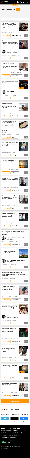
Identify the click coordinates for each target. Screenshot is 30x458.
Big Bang (14, 172)
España (13, 137)
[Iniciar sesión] (20, 1)
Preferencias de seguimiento (8, 437)
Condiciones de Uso (15, 428)
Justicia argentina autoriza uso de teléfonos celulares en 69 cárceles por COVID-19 (13, 274)
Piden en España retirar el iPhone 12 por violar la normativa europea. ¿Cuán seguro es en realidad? (9, 123)
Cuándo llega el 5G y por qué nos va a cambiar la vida (9, 366)
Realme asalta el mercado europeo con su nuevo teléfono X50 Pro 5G (9, 330)
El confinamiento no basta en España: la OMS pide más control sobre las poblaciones (10, 251)
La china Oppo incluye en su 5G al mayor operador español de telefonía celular (10, 288)
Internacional (15, 244)
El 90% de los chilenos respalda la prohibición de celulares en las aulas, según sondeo (9, 65)
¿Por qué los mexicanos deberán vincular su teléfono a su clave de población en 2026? (10, 25)
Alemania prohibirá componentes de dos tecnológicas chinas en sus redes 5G (9, 105)
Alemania (14, 115)
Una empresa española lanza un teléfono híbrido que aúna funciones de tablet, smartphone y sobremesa (9, 198)
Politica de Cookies (18, 433)
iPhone (13, 225)
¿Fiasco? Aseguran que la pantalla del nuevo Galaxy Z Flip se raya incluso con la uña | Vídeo (10, 349)
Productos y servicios (6, 430)
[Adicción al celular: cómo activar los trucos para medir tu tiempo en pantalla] (23, 217)
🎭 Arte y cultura (15, 395)
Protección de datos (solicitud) (9, 435)
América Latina (15, 35)
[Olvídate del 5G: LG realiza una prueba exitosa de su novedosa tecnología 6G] (23, 181)
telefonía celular (8, 9)
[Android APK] (6, 442)
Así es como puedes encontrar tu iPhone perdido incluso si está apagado (10, 144)
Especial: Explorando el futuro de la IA (10, 81)
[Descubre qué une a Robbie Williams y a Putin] (23, 387)
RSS (19, 435)
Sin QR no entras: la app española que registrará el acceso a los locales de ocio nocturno (14, 233)
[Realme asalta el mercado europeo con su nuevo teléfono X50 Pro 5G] (23, 332)
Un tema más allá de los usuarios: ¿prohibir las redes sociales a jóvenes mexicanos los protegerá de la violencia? (10, 43)
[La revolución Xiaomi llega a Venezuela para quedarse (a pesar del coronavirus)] (23, 309)
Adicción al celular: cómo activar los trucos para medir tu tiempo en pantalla (10, 215)
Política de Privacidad (6, 433)
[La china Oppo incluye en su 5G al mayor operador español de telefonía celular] (23, 290)
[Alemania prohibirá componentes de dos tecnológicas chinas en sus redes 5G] (23, 107)
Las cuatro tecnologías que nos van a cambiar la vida (10, 161)
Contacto (15, 430)
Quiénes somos (5, 428)
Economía (25, 414)
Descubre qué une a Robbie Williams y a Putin (9, 384)
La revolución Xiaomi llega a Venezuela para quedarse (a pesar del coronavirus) (9, 306)
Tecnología (14, 155)
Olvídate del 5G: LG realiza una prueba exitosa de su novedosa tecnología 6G (10, 179)
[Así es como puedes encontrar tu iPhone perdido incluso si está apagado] (23, 146)
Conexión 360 (15, 98)
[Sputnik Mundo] (5, 2)
